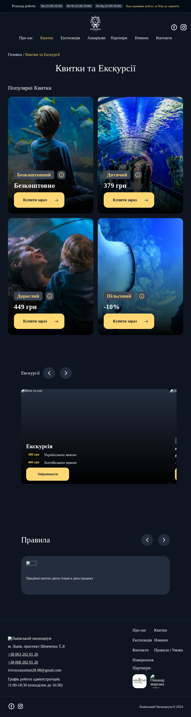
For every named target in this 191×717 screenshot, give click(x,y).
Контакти (164, 38)
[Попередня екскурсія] (49, 373)
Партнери (119, 38)
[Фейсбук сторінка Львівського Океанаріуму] (174, 28)
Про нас (26, 38)
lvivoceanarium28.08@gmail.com (34, 670)
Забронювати (48, 474)
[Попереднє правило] (164, 540)
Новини (141, 38)
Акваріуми (96, 38)
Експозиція (70, 38)
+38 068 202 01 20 (23, 662)
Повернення (143, 660)
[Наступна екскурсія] (66, 373)
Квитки (46, 38)
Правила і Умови (168, 650)
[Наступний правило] (147, 540)
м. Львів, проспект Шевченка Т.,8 (36, 646)
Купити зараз (35, 200)
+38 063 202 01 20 (23, 654)
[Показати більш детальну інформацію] (61, 175)
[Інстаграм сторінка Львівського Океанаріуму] (183, 28)
